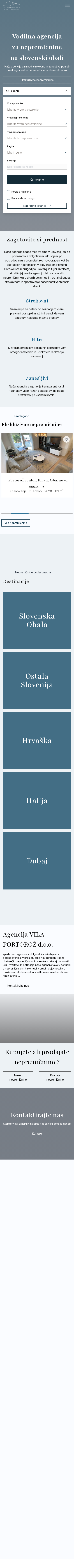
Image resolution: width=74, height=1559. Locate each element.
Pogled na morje (21, 191)
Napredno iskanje (34, 205)
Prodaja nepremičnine (55, 1077)
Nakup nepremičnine (18, 1077)
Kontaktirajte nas (18, 985)
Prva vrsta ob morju (22, 198)
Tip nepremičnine (16, 132)
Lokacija (11, 160)
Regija (10, 146)
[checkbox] (8, 191)
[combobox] (37, 109)
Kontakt (37, 1133)
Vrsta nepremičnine (17, 117)
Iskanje (39, 179)
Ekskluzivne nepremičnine (37, 80)
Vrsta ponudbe (15, 103)
